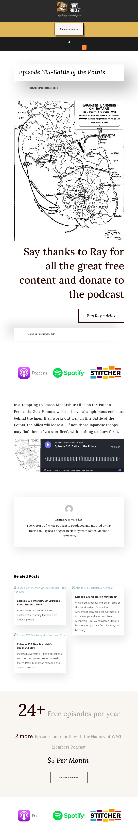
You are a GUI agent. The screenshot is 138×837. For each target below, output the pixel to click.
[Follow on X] (60, 47)
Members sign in (69, 29)
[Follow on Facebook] (53, 47)
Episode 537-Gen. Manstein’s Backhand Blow (34, 646)
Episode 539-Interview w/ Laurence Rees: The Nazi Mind (38, 602)
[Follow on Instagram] (66, 47)
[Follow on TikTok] (72, 47)
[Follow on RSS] (84, 47)
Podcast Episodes (48, 88)
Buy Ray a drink (101, 315)
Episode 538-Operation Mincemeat (96, 597)
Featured (33, 88)
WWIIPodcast (75, 519)
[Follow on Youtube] (78, 47)
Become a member (69, 777)
